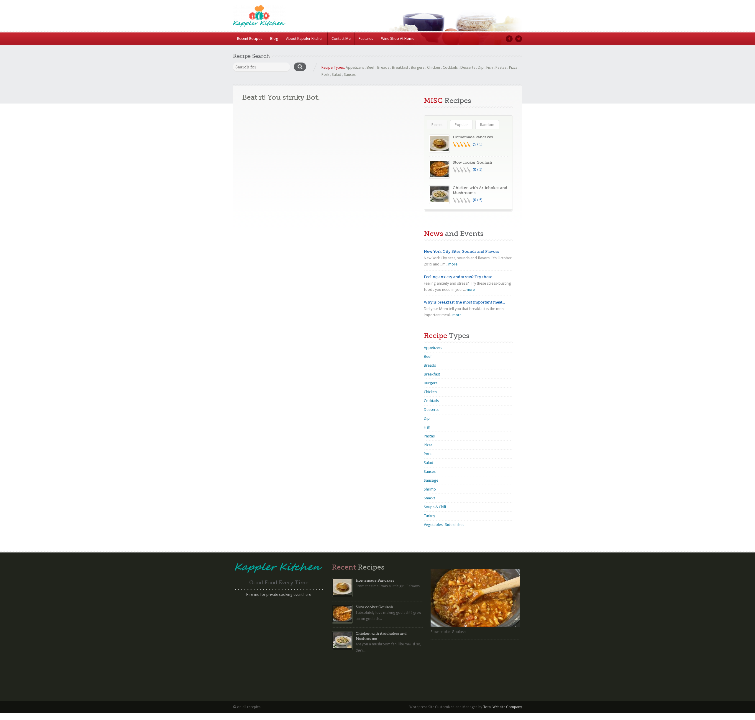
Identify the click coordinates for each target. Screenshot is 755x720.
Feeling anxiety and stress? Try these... (459, 277)
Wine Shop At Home (397, 38)
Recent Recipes (249, 38)
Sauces (350, 74)
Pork (325, 74)
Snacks (429, 498)
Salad (336, 74)
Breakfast (400, 67)
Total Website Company (502, 707)
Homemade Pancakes (473, 137)
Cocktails (450, 67)
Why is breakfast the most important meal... (464, 302)
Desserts (467, 67)
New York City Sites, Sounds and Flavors (461, 251)
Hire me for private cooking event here (278, 594)
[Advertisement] (278, 640)
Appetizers (355, 67)
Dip (481, 67)
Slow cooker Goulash (472, 162)
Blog (274, 38)
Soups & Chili (435, 507)
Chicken (433, 67)
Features (366, 38)
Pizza (513, 67)
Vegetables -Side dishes (444, 524)
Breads (383, 67)
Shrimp (430, 489)
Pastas (500, 67)
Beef (371, 67)
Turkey (429, 516)
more (452, 264)
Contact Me (341, 38)
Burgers (417, 67)
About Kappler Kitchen (305, 38)
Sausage (431, 480)
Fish (489, 67)
